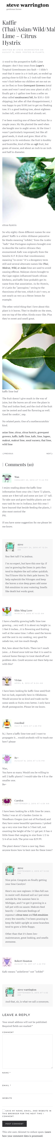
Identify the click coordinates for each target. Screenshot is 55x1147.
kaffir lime (24, 436)
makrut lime (18, 440)
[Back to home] (27, 6)
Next (48, 454)
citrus (18, 432)
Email (6, 1085)
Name (6, 1073)
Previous (8, 454)
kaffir (15, 436)
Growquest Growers (34, 85)
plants (39, 52)
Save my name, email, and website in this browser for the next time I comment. (26, 1113)
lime (39, 436)
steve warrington (27, 50)
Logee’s (40, 65)
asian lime (8, 432)
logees (46, 436)
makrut (6, 440)
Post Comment (15, 1124)
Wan (17, 476)
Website (7, 1098)
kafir (33, 436)
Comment (8, 1032)
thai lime (46, 440)
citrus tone (22, 914)
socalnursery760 (24, 97)
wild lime (7, 444)
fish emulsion (40, 914)
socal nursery (33, 440)
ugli (36, 144)
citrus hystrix (29, 432)
